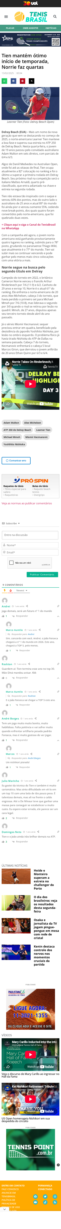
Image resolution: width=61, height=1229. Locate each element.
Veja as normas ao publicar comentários (27, 503)
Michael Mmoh (12, 437)
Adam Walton (11, 422)
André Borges (34, 758)
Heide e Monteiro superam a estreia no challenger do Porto (44, 879)
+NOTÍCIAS (50, 28)
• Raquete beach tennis (41, 490)
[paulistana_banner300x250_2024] (30, 1029)
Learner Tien (43, 429)
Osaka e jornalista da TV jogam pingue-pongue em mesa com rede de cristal (46, 929)
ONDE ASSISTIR (30, 28)
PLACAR (10, 28)
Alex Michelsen (32, 422)
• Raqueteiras (10, 494)
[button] (6, 16)
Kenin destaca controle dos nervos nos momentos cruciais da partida (44, 955)
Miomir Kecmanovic (36, 437)
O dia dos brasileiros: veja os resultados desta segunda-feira (45, 904)
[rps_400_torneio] (30, 45)
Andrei (31, 634)
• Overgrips (38, 494)
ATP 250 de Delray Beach (17, 429)
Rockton (32, 695)
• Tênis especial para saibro (14, 490)
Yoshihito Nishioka (14, 444)
